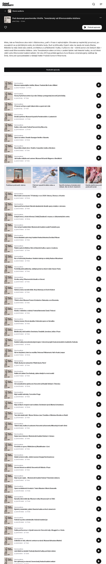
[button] (93, 4)
